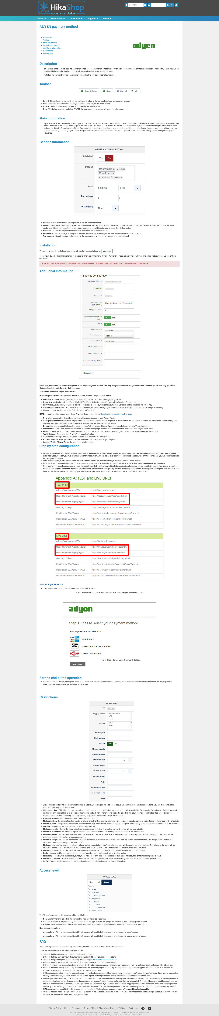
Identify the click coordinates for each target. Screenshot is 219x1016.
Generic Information (51, 45)
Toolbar (46, 40)
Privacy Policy (54, 1008)
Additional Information (52, 48)
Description (47, 37)
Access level (48, 53)
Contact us (133, 1008)
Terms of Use (90, 1008)
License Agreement (72, 1008)
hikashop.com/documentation (105, 959)
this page (107, 251)
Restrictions (48, 50)
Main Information (50, 42)
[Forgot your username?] (145, 5)
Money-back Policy (107, 1008)
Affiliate (122, 1008)
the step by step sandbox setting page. (116, 414)
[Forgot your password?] (168, 5)
